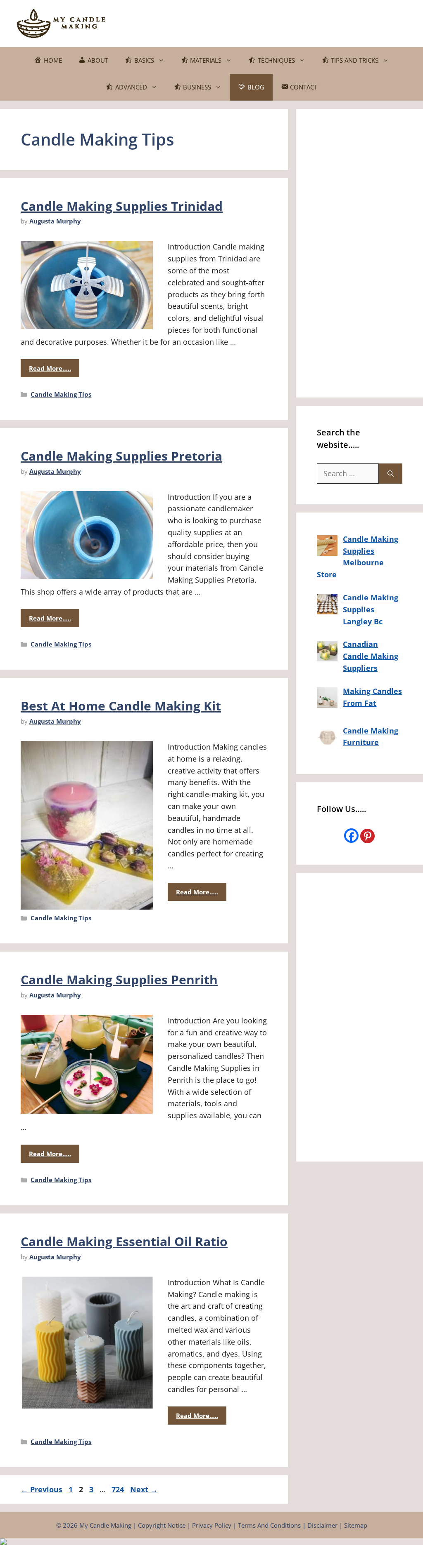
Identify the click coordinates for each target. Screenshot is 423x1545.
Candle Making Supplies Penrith (119, 979)
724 (118, 1489)
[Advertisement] (256, 21)
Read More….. (50, 368)
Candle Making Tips (61, 394)
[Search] (390, 473)
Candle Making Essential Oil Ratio (124, 1241)
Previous (41, 1489)
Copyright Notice (161, 1525)
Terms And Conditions (269, 1525)
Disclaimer (322, 1525)
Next (144, 1489)
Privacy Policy (211, 1525)
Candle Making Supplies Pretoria (121, 455)
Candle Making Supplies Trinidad (122, 206)
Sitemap (355, 1525)
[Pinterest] (367, 836)
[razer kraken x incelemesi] (211, 1541)
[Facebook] (351, 835)
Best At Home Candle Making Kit (121, 705)
